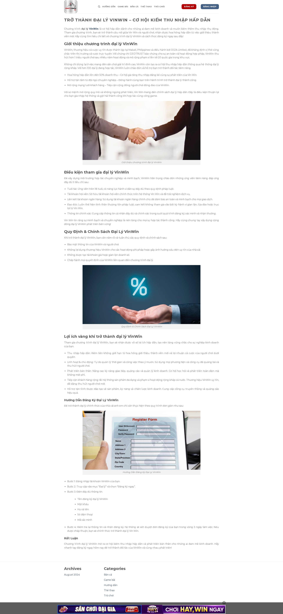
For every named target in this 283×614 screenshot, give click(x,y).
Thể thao (146, 6)
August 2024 (72, 574)
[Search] (99, 6)
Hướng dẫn (108, 6)
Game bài (123, 6)
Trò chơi (159, 6)
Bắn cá (134, 6)
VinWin (93, 28)
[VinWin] (79, 6)
